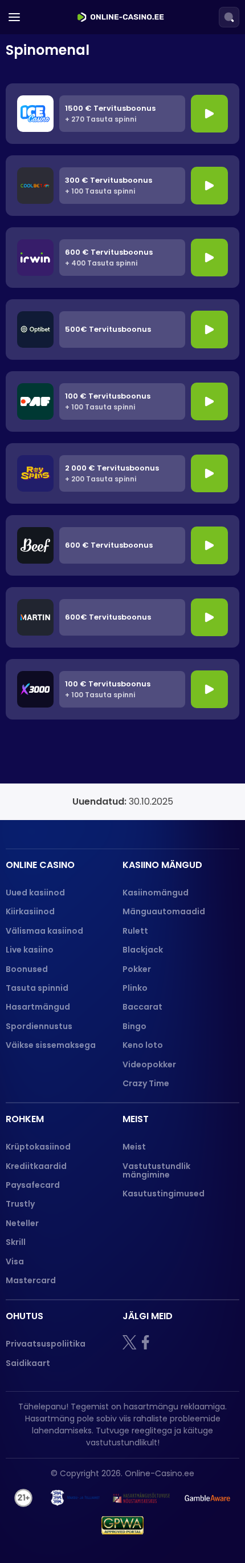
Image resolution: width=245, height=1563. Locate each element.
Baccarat (142, 1006)
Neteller (22, 1223)
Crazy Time (145, 1083)
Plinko (135, 988)
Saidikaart (28, 1363)
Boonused (27, 969)
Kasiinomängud (155, 892)
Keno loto (142, 1045)
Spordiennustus (39, 1026)
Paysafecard (33, 1185)
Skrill (16, 1242)
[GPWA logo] (122, 1525)
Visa (15, 1261)
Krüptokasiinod (38, 1146)
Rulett (135, 931)
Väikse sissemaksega (51, 1045)
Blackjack (142, 949)
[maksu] (75, 1498)
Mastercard (31, 1280)
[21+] (23, 1498)
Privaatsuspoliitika (45, 1343)
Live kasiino (30, 949)
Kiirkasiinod (30, 911)
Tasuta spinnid (37, 988)
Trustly (20, 1204)
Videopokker (150, 1064)
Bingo (134, 1026)
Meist (134, 1146)
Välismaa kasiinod (44, 931)
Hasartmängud (38, 1006)
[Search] (229, 17)
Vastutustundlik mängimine (156, 1170)
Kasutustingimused (163, 1193)
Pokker (136, 969)
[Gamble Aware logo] (207, 1498)
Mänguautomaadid (163, 911)
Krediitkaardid (36, 1166)
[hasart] (141, 1498)
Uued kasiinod (35, 892)
